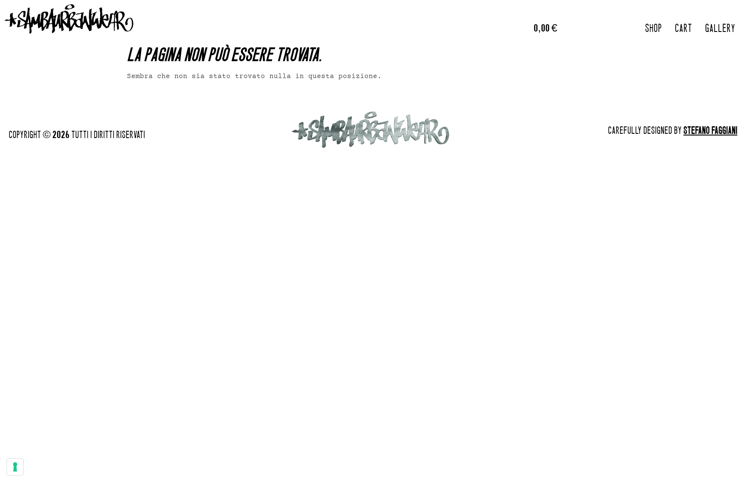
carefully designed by (672, 130)
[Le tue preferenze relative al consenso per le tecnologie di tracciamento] (15, 467)
